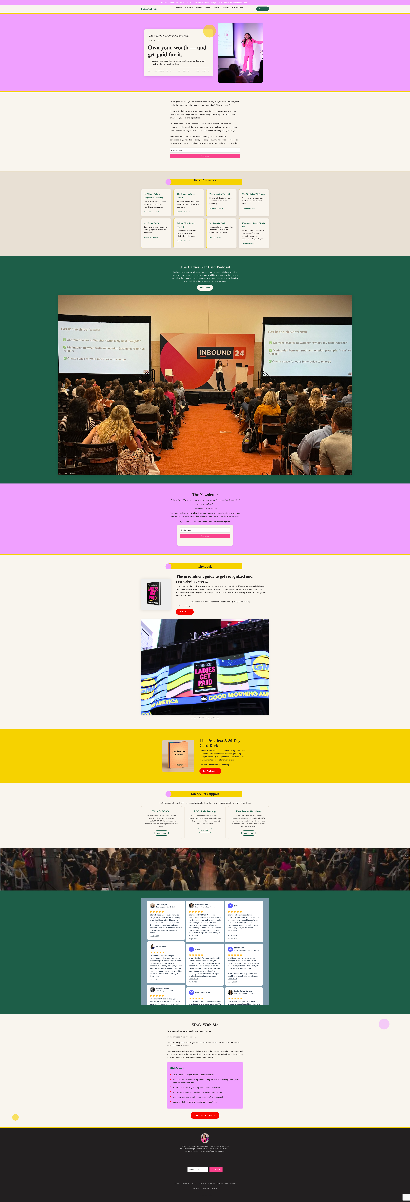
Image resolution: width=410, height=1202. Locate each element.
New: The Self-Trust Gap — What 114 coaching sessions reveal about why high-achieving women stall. (205, 3)
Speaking (226, 8)
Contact (233, 1183)
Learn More (161, 833)
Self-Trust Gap (237, 8)
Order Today (184, 612)
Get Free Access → (151, 212)
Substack (206, 1188)
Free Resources (222, 1183)
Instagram (196, 1188)
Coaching (216, 8)
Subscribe (262, 9)
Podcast (179, 8)
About (207, 8)
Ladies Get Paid (149, 9)
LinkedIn (214, 1188)
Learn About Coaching (205, 1115)
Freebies (199, 8)
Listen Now (205, 288)
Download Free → (183, 212)
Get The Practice (210, 771)
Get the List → (215, 237)
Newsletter (189, 8)
